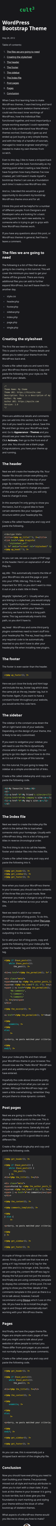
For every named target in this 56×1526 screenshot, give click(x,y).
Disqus (26, 1300)
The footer (12, 67)
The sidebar (13, 72)
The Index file (14, 77)
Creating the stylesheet (19, 57)
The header (13, 62)
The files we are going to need (23, 51)
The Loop (45, 920)
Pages (10, 88)
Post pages (13, 83)
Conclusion (13, 93)
